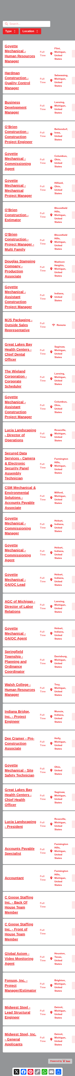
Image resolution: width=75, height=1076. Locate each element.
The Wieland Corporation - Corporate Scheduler (16, 378)
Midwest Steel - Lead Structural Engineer (17, 1012)
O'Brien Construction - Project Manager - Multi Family (19, 241)
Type (10, 31)
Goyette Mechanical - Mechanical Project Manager (18, 188)
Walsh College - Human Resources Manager (20, 689)
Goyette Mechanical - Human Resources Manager (20, 53)
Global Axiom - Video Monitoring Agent (19, 958)
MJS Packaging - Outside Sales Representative (18, 325)
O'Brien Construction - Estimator (17, 215)
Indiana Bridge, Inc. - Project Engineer (17, 716)
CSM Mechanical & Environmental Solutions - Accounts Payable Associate (20, 497)
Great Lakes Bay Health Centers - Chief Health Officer (18, 797)
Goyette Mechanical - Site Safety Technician (19, 770)
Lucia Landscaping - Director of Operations (20, 435)
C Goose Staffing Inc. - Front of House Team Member (19, 931)
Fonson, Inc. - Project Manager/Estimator (20, 985)
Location (30, 31)
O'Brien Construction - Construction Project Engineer (18, 134)
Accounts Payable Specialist (20, 851)
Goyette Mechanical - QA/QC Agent (16, 633)
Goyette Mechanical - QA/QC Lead (15, 579)
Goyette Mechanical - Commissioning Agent (18, 161)
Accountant (14, 878)
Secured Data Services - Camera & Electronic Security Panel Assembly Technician (20, 465)
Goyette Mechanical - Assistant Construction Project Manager (18, 297)
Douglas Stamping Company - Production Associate (20, 268)
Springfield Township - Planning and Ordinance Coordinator (16, 661)
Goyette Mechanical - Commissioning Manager (18, 525)
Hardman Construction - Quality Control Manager (17, 80)
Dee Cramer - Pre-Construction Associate (19, 743)
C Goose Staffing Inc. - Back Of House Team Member (19, 904)
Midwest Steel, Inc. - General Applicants (20, 1039)
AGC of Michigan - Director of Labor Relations (20, 606)
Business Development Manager (16, 107)
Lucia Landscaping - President (20, 824)
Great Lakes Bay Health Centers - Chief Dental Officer (18, 351)
